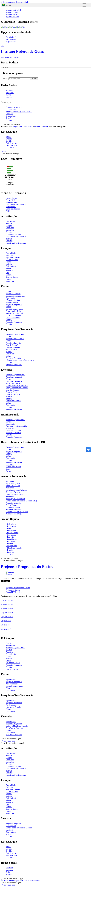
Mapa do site (10, 41)
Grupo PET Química (14, 592)
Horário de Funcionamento (16, 243)
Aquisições (10, 428)
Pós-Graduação (11, 349)
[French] (9, 27)
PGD (8, 211)
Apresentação (11, 221)
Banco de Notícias (13, 209)
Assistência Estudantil (14, 377)
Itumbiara (28, 126)
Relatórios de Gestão (13, 509)
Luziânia (9, 275)
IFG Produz (11, 541)
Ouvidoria (9, 114)
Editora (10, 544)
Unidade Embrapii (13, 347)
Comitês (9, 232)
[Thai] (23, 27)
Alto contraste (11, 39)
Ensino (45, 126)
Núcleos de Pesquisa (13, 707)
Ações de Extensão (13, 383)
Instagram (9, 870)
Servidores (10, 496)
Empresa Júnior (11, 392)
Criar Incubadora (12, 390)
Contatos (9, 241)
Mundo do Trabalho (14, 548)
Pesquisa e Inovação (13, 343)
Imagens (10, 552)
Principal (37, 126)
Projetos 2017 (6, 625)
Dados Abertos (11, 505)
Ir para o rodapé (12, 17)
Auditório (9, 652)
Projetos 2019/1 (7, 617)
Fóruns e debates (12, 302)
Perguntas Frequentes (14, 322)
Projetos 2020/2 (7, 608)
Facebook (9, 868)
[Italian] (16, 27)
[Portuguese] (2, 27)
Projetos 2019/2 (7, 612)
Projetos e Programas (14, 305)
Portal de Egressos (13, 394)
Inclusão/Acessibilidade (15, 313)
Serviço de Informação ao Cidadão (19, 112)
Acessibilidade (11, 37)
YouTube (9, 874)
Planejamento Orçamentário (16, 426)
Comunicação (11, 109)
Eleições (9, 239)
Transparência (11, 116)
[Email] (9, 574)
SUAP (8, 118)
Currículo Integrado (13, 315)
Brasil (8, 5)
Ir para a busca (12, 14)
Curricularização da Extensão (17, 386)
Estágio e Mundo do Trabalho (17, 388)
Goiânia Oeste (11, 266)
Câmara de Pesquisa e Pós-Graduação (20, 360)
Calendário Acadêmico (14, 309)
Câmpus (9, 226)
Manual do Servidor (13, 467)
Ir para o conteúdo (13, 10)
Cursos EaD (10, 200)
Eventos (9, 352)
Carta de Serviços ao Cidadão (17, 512)
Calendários (11, 524)
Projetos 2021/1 (7, 604)
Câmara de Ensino (13, 300)
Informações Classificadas (15, 499)
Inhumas (9, 268)
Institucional (10, 481)
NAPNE (9, 650)
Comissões (10, 230)
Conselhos (10, 228)
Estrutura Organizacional (15, 296)
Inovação (10, 537)
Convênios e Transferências (16, 490)
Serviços (9, 320)
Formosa (9, 262)
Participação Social (13, 486)
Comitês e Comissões (14, 358)
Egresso (9, 139)
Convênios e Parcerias (14, 728)
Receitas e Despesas (13, 433)
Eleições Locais (12, 669)
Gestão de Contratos (13, 430)
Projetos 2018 (6, 621)
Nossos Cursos (11, 198)
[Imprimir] (10, 572)
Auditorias (10, 488)
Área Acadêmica (12, 684)
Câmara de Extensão (13, 401)
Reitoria (9, 223)
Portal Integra (12, 539)
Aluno (8, 137)
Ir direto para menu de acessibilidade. (15, 2)
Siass (8, 469)
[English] (6, 27)
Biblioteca (9, 656)
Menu (3, 151)
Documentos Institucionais (16, 204)
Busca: (6, 79)
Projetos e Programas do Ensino (27, 566)
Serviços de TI (12, 535)
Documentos (10, 298)
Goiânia (9, 264)
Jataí (7, 273)
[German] (13, 27)
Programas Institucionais (15, 339)
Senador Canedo (12, 277)
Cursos (8, 292)
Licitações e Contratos (14, 494)
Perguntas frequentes (13, 107)
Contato (9, 120)
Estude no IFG (11, 145)
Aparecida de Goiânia (14, 257)
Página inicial (18, 126)
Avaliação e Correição (14, 514)
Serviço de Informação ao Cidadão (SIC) (21, 501)
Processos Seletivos (13, 294)
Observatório (12, 546)
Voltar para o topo (8, 741)
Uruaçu (8, 279)
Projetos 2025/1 (7, 600)
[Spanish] (19, 27)
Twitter (8, 872)
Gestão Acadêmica (13, 318)
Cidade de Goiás (12, 260)
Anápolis (9, 255)
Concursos (10, 147)
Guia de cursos (11, 143)
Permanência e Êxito (13, 311)
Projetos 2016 (6, 629)
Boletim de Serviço (13, 507)
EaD (9, 528)
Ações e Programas (13, 483)
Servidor (9, 141)
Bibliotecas (11, 526)
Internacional (12, 531)
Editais (8, 307)
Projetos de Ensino (13, 590)
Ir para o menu (12, 12)
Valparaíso (10, 281)
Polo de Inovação (12, 345)
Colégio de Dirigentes (14, 234)
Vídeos (10, 554)
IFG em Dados (11, 202)
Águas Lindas (11, 253)
